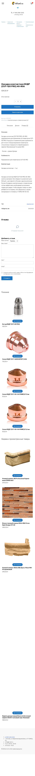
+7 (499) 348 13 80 (10, 737)
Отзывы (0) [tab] (25, 125)
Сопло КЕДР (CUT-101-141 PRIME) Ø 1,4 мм (16, 429)
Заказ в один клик (17, 112)
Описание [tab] (10, 125)
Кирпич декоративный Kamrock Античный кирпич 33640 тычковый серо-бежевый (16, 717)
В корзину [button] (18, 321)
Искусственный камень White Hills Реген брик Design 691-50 (16, 524)
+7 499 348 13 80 (18, 13)
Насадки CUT (30, 204)
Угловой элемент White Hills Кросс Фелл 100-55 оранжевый (17, 568)
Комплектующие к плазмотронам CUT (30, 24)
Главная (3, 22)
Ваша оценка (5, 240)
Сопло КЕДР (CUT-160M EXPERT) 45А (14, 359)
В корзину (18, 107)
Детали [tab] (17, 125)
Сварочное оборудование (10, 22)
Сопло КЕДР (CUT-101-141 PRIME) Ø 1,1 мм (15, 394)
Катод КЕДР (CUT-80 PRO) (11, 324)
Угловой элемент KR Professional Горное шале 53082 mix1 (15, 479)
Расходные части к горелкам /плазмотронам (20, 24)
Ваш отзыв (4, 243)
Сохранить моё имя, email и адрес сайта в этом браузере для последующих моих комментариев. (18, 273)
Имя (2, 260)
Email (3, 266)
